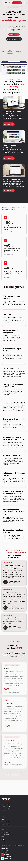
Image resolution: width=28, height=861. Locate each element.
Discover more (7, 124)
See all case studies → (14, 774)
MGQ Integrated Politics (7, 856)
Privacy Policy (4, 848)
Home (3, 819)
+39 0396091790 (7, 832)
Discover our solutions (13, 39)
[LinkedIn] (2, 840)
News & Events (5, 823)
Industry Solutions (5, 809)
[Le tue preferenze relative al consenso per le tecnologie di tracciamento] (2, 858)
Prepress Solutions (6, 811)
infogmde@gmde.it (8, 834)
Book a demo (16, 2)
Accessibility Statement (7, 858)
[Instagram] (5, 840)
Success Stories (5, 821)
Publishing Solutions (6, 806)
